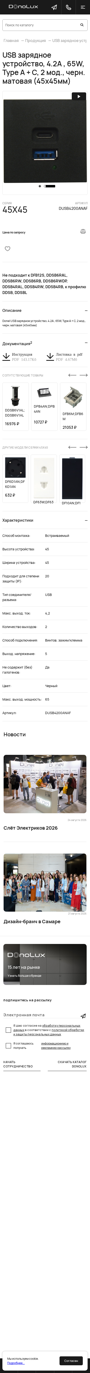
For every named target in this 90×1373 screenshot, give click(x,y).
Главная (11, 40)
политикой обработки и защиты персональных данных (48, 1032)
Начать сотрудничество (18, 1064)
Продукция (35, 40)
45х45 (14, 209)
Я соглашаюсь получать (42, 1045)
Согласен (71, 1361)
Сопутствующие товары (22, 375)
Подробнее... (16, 1363)
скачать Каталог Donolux (72, 1064)
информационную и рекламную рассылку (56, 1045)
